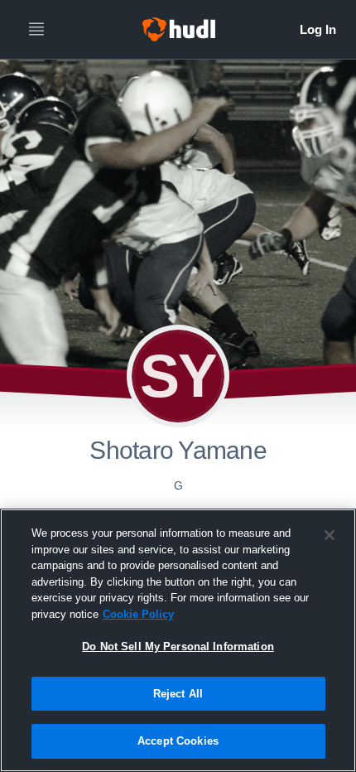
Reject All (178, 694)
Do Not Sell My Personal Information (178, 646)
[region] (178, 640)
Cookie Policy (138, 614)
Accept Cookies (178, 741)
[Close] (329, 535)
